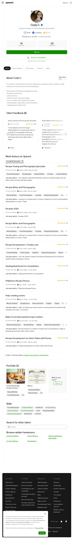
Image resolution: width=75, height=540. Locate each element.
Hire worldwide (10, 510)
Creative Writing (27, 407)
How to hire (9, 482)
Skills (48, 68)
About (7, 68)
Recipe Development (14, 414)
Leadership (57, 485)
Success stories (43, 485)
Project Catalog (10, 488)
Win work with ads (27, 499)
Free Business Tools (44, 504)
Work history (30, 68)
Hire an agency (10, 492)
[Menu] (3, 3)
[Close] (45, 513)
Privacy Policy (39, 528)
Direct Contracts (10, 507)
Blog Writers (32, 441)
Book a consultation (38, 57)
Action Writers (32, 436)
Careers (56, 492)
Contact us (57, 501)
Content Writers (12, 441)
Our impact (57, 495)
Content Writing (13, 410)
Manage (42, 533)
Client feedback (17, 68)
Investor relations (59, 488)
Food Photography (27, 410)
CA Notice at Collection (54, 527)
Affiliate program (43, 498)
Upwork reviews (43, 488)
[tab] (15, 161)
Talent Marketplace (11, 485)
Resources (41, 492)
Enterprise (8, 495)
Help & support (42, 482)
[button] (42, 25)
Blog (39, 495)
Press (55, 498)
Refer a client (42, 501)
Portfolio (40, 68)
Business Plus (9, 498)
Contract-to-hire (10, 504)
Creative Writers (12, 436)
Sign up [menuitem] (65, 3)
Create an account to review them (35, 355)
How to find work (26, 482)
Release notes (42, 507)
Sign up (36, 52)
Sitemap (55, 531)
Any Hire (8, 501)
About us (56, 482)
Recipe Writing (50, 407)
